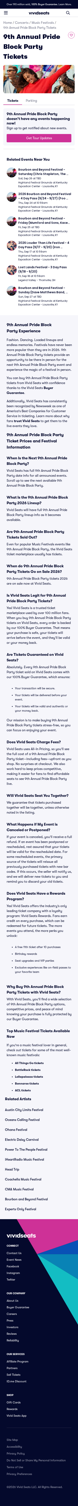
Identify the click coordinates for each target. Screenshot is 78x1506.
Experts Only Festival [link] (20, 1209)
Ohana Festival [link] (16, 1130)
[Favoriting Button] (71, 35)
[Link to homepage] (39, 13)
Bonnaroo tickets (27, 1083)
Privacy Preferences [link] (19, 1474)
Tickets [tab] (12, 101)
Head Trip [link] (12, 1169)
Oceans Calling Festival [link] (22, 1120)
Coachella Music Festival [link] (23, 1179)
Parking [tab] (31, 101)
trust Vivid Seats (27, 421)
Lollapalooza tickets (29, 1076)
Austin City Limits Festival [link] (24, 1110)
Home (7, 23)
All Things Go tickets (29, 1063)
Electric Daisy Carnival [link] (22, 1140)
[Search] (68, 13)
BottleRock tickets (28, 1069)
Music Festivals (43, 23)
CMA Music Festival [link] (19, 1189)
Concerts (21, 23)
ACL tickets (23, 1090)
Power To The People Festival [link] (26, 1150)
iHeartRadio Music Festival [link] (24, 1159)
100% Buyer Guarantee (44, 4)
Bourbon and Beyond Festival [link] (26, 1199)
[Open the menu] (5, 12)
